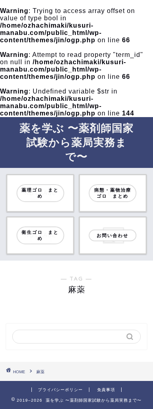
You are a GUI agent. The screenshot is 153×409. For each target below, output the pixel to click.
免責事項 (106, 389)
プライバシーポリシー (60, 389)
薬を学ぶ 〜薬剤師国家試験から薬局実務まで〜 (77, 142)
